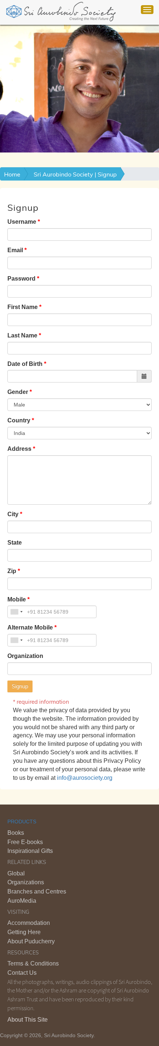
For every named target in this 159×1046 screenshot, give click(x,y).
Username (21, 222)
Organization (25, 656)
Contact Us (22, 973)
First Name (22, 307)
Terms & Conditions (33, 963)
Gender (17, 392)
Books (15, 833)
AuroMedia (21, 901)
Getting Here (24, 932)
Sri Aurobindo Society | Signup (75, 174)
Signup (20, 686)
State (14, 542)
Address (19, 449)
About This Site (27, 1019)
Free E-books (25, 842)
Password (21, 278)
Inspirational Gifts (30, 851)
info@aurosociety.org (84, 778)
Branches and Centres (36, 891)
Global (16, 873)
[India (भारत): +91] (16, 612)
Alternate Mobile (30, 627)
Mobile (16, 599)
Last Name (22, 335)
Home (12, 174)
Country (18, 420)
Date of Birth (25, 364)
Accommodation (28, 923)
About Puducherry (31, 941)
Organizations (25, 882)
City (12, 514)
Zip (11, 571)
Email (15, 250)
